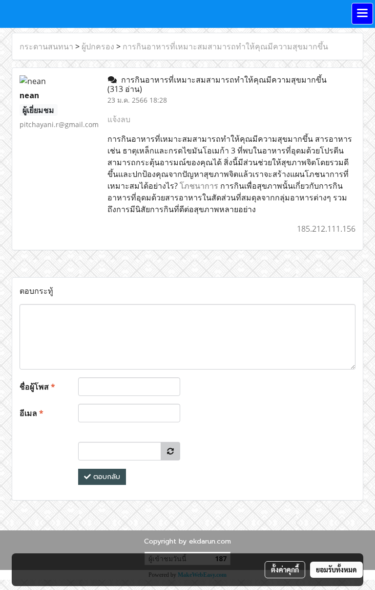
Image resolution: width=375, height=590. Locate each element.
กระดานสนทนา (46, 46)
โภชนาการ (199, 185)
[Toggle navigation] (362, 13)
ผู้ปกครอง (98, 46)
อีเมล (31, 413)
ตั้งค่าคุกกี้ (285, 569)
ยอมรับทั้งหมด (336, 569)
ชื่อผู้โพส (37, 386)
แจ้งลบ (118, 119)
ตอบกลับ (105, 477)
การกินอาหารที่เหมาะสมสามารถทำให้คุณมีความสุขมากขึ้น (225, 46)
